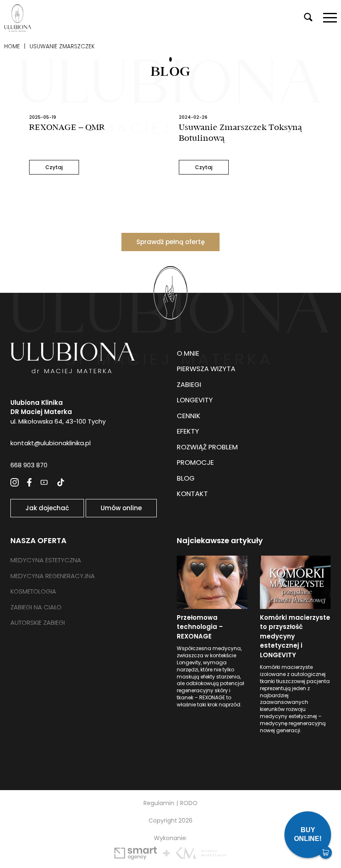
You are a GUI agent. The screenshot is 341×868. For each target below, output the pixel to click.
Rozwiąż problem (207, 447)
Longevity (195, 400)
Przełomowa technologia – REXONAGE (200, 627)
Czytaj (54, 167)
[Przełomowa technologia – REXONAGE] (212, 582)
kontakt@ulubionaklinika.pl (50, 443)
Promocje (195, 462)
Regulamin (158, 803)
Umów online (121, 508)
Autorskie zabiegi (37, 622)
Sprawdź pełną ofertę (170, 241)
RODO (189, 803)
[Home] (17, 18)
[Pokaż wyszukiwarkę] (308, 17)
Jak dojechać (47, 508)
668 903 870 (28, 465)
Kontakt (192, 494)
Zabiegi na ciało (36, 607)
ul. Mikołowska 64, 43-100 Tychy (58, 412)
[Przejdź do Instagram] (14, 482)
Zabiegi (189, 384)
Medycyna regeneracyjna (52, 575)
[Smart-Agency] (135, 853)
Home (12, 46)
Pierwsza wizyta (206, 369)
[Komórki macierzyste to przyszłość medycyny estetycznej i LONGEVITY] (295, 582)
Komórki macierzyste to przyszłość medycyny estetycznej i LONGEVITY (295, 636)
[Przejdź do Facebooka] (29, 482)
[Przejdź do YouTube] (44, 482)
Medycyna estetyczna (45, 560)
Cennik (188, 416)
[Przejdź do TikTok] (61, 482)
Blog (186, 478)
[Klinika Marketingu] (201, 853)
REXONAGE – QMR (67, 127)
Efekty (188, 431)
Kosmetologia (33, 591)
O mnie (188, 353)
